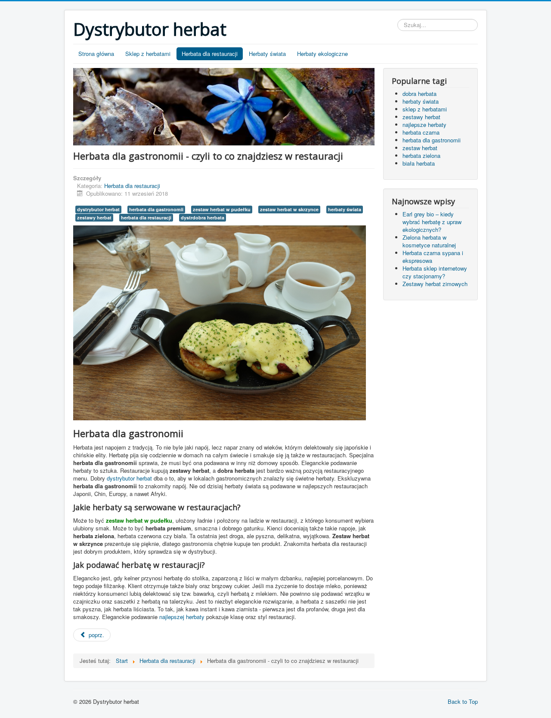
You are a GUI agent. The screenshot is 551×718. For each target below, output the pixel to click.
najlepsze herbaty (424, 124)
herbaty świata (344, 209)
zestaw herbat (419, 148)
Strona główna (96, 53)
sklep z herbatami (424, 109)
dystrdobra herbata (202, 217)
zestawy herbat (94, 217)
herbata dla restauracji (146, 217)
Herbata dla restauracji (210, 53)
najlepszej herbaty (181, 617)
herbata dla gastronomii (156, 209)
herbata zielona (421, 155)
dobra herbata (419, 93)
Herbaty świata (267, 53)
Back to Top (463, 701)
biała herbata (418, 163)
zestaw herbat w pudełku (222, 209)
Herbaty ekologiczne (322, 53)
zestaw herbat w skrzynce (289, 209)
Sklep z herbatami (147, 53)
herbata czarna (421, 132)
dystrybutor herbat (98, 209)
